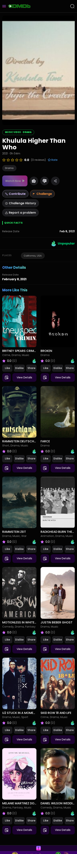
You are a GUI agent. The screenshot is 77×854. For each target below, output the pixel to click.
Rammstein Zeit (14, 532)
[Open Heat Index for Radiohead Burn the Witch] (72, 542)
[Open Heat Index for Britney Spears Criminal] (34, 361)
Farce (45, 441)
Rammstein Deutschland (21, 441)
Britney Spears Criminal (21, 351)
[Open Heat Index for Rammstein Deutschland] (34, 451)
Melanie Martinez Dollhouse (24, 803)
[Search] (72, 6)
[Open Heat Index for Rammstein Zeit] (34, 542)
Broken (46, 351)
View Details (24, 377)
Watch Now (13, 181)
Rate (54, 160)
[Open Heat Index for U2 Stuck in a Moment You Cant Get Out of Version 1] (34, 723)
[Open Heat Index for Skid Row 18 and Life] (72, 723)
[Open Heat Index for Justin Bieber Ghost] (72, 632)
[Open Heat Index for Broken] (72, 361)
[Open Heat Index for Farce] (72, 451)
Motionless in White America (25, 622)
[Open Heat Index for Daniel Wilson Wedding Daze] (72, 813)
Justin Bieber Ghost (57, 622)
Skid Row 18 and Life (56, 713)
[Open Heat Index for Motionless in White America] (34, 632)
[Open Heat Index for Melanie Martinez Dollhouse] (34, 813)
